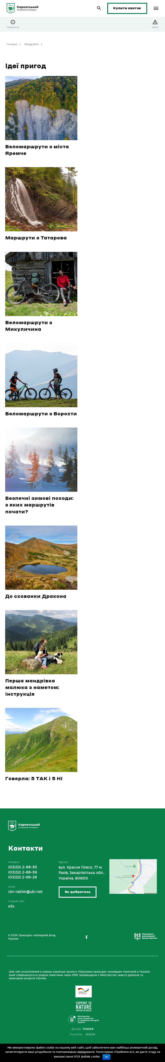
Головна (12, 44)
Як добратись (77, 892)
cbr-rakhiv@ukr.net (25, 892)
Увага (155, 27)
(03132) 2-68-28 (22, 877)
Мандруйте (31, 44)
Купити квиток (127, 8)
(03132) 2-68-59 (22, 872)
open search (99, 8)
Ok (106, 1057)
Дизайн (76, 1029)
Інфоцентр (13, 27)
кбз (11, 906)
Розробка (82, 1034)
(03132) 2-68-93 (22, 867)
